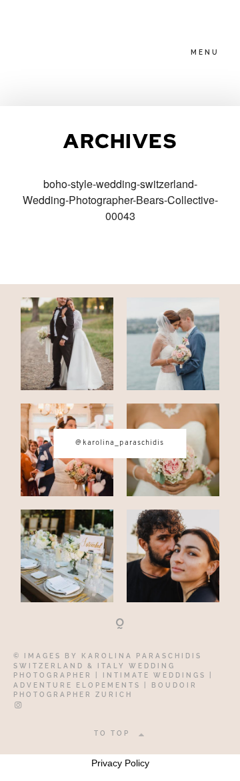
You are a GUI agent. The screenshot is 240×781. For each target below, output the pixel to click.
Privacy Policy (120, 763)
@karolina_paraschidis (119, 443)
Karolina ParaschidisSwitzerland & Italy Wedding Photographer (107, 665)
